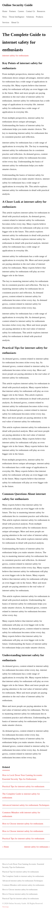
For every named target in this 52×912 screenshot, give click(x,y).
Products (39, 17)
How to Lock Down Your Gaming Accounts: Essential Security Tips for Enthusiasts (23, 865)
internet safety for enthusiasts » (37, 847)
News (4, 17)
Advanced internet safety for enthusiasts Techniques (25, 805)
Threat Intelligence (16, 17)
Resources (41, 11)
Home (4, 11)
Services (5, 22)
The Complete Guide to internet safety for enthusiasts (23, 876)
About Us (15, 22)
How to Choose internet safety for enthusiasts (22, 823)
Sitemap (5, 907)
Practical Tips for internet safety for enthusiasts (23, 786)
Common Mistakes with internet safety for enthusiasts (23, 885)
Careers (21, 11)
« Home (5, 847)
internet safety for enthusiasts (15, 55)
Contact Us (30, 11)
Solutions (30, 17)
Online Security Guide (17, 5)
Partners (12, 11)
